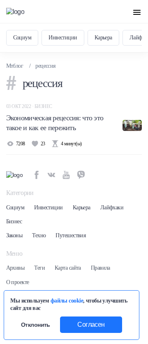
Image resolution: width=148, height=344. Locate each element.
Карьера (103, 37)
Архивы (15, 268)
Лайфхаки (112, 207)
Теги (39, 268)
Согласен (90, 324)
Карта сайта (68, 268)
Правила (100, 268)
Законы (14, 235)
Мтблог (14, 66)
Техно (39, 235)
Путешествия (71, 235)
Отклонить (35, 324)
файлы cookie (67, 301)
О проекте (17, 282)
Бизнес (14, 221)
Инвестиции (63, 37)
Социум (22, 37)
